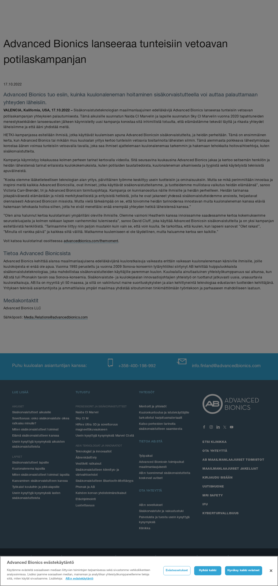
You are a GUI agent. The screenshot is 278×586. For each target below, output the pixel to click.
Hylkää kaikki (208, 570)
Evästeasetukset (177, 570)
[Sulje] (271, 570)
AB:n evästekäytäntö (79, 578)
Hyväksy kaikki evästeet (243, 570)
